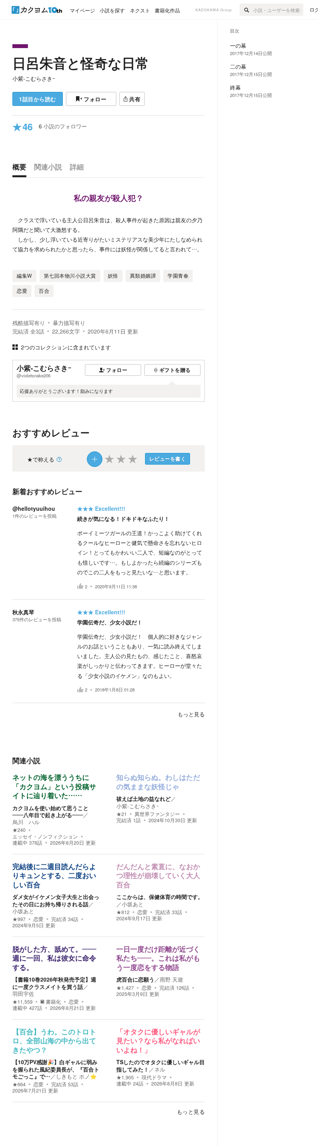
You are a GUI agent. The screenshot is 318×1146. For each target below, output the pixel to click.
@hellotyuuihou (33, 508)
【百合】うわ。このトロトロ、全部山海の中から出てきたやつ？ (54, 1041)
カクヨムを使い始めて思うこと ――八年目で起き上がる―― (53, 811)
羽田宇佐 (23, 993)
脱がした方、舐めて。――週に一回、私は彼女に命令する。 (54, 958)
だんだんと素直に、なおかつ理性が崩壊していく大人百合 (158, 876)
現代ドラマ (154, 1077)
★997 (19, 919)
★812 (123, 912)
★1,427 (125, 988)
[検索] (246, 9)
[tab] (21, 168)
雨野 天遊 (171, 979)
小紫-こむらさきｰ (33, 78)
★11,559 (22, 1002)
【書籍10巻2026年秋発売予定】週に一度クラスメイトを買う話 (54, 982)
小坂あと (23, 911)
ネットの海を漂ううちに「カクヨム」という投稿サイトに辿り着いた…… (54, 787)
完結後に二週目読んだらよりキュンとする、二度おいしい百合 (54, 876)
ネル (159, 1069)
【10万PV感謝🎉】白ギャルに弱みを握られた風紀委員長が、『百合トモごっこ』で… (55, 1069)
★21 (121, 814)
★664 (19, 1084)
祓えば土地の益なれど (143, 798)
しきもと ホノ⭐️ (76, 1076)
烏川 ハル (26, 822)
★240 (19, 830)
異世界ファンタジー (157, 814)
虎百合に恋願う (135, 979)
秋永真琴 (23, 612)
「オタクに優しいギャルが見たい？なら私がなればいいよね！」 (158, 1041)
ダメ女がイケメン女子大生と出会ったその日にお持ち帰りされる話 (55, 900)
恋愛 (38, 919)
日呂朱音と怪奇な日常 (80, 63)
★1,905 (125, 1077)
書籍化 (53, 1002)
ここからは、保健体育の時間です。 (159, 897)
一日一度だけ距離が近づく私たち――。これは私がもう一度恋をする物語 (158, 958)
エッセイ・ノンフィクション (45, 836)
